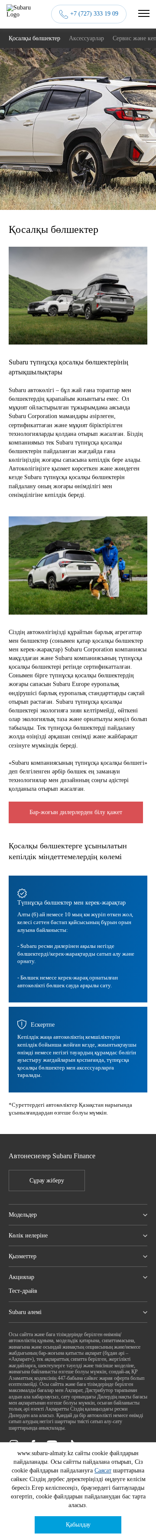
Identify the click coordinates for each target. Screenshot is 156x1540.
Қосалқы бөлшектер (34, 38)
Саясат (102, 1470)
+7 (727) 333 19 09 (94, 13)
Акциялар (21, 1276)
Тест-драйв (23, 1290)
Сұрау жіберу (46, 1180)
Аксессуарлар (86, 38)
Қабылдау (78, 1524)
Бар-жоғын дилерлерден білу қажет (75, 812)
